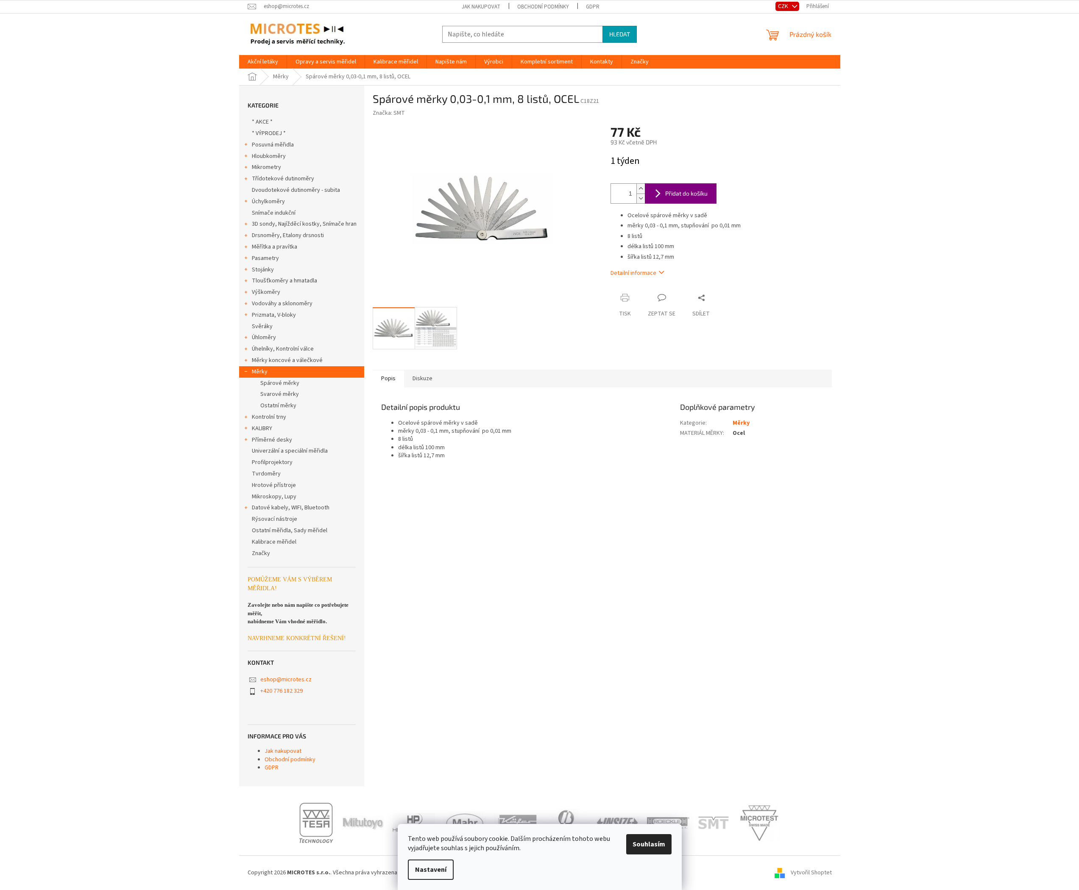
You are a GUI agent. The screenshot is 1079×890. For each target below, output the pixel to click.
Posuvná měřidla (273, 145)
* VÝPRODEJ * (269, 133)
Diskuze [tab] (422, 378)
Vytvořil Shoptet (811, 872)
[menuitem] (263, 62)
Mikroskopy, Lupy (274, 496)
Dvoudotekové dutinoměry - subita (296, 190)
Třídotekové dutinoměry (283, 178)
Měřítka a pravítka (274, 247)
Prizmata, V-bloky (274, 315)
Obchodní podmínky (543, 7)
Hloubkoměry (269, 156)
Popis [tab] (388, 378)
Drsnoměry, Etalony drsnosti (288, 235)
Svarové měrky (279, 394)
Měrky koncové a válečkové (287, 360)
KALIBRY (262, 428)
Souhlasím (649, 844)
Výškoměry (266, 292)
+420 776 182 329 (281, 691)
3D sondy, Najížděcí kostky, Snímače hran (304, 224)
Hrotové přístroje (274, 485)
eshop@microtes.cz (286, 679)
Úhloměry (264, 337)
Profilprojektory (272, 462)
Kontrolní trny (269, 417)
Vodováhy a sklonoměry (282, 303)
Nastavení (430, 869)
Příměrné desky (272, 440)
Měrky (260, 372)
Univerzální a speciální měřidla (290, 451)
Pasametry (265, 258)
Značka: (389, 113)
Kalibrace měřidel (274, 542)
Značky (261, 553)
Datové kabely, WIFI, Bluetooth (290, 507)
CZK (783, 6)
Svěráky (262, 326)
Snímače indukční (274, 213)
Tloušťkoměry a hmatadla (284, 280)
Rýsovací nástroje (274, 519)
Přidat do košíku (686, 193)
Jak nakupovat (481, 7)
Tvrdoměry (266, 474)
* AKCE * (262, 122)
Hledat (619, 34)
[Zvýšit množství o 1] (640, 188)
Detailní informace (633, 273)
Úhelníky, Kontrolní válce (283, 349)
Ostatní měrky (278, 405)
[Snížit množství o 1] (640, 198)
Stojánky (263, 269)
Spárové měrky (279, 383)
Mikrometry (266, 167)
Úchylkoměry (268, 201)
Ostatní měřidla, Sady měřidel (289, 530)
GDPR (592, 7)
